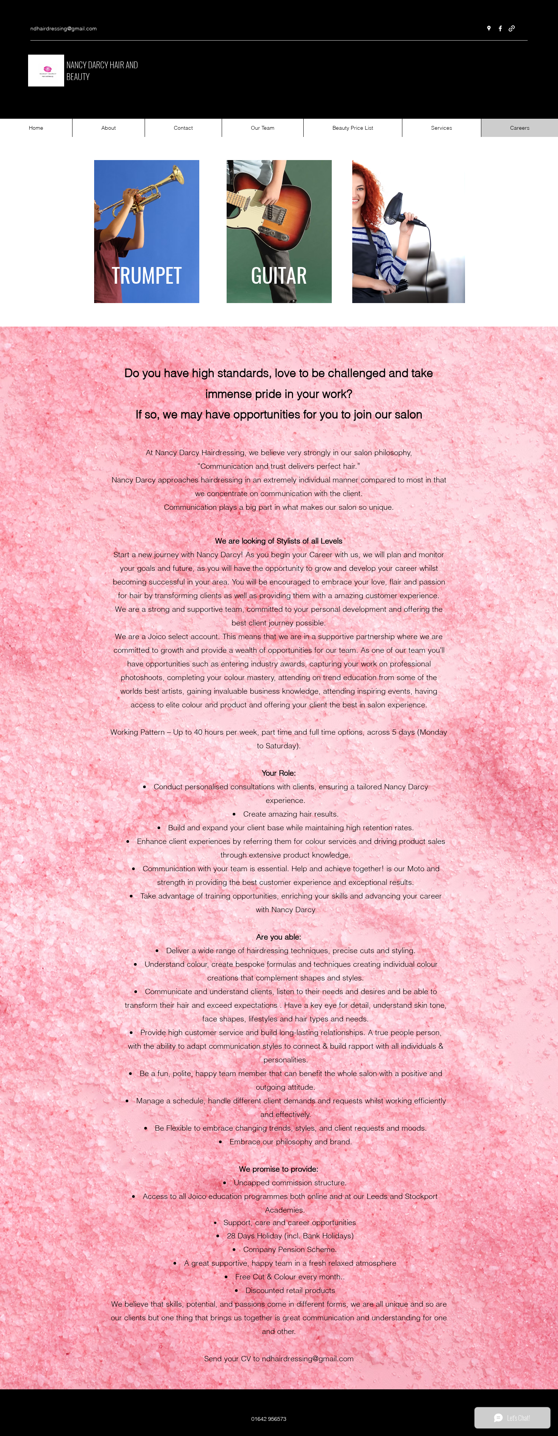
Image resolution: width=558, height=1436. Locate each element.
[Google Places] (489, 28)
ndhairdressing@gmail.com (63, 28)
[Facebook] (500, 28)
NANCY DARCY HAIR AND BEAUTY (102, 70)
